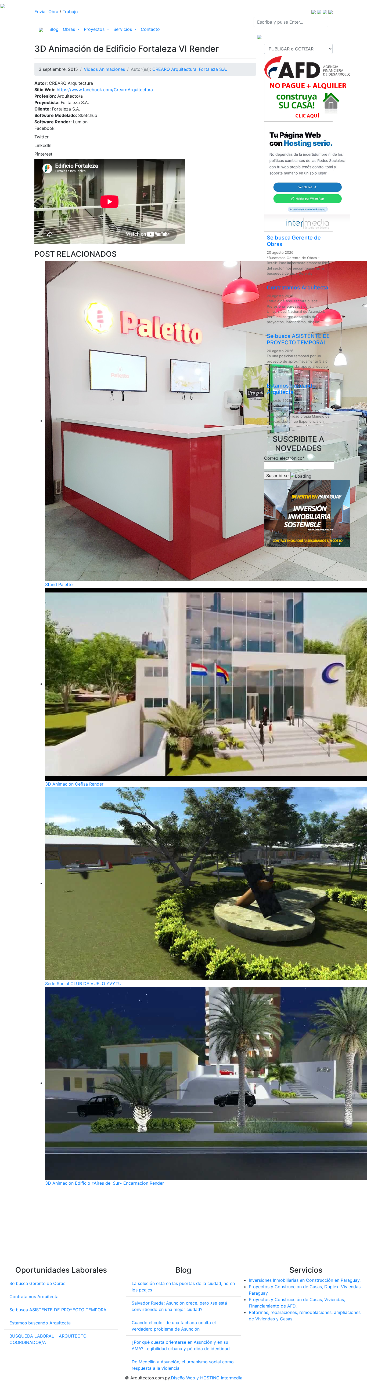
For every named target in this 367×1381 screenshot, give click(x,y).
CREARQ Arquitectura (174, 69)
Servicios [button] (123, 29)
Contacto (150, 29)
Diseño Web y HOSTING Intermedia (206, 1377)
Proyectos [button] (95, 29)
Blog (55, 29)
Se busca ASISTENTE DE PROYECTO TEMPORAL (298, 339)
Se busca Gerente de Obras (37, 1283)
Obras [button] (69, 29)
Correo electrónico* (284, 458)
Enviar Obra (46, 11)
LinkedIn (42, 145)
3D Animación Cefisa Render (74, 784)
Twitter (41, 136)
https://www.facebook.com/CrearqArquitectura (105, 89)
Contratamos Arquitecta (297, 287)
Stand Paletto (59, 584)
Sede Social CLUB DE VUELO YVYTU (83, 983)
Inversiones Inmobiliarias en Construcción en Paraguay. (305, 1280)
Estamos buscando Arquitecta (291, 388)
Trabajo (70, 11)
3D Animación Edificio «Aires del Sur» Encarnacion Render (104, 1183)
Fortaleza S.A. (213, 69)
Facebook (44, 128)
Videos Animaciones (104, 69)
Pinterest (43, 154)
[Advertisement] (145, 1228)
